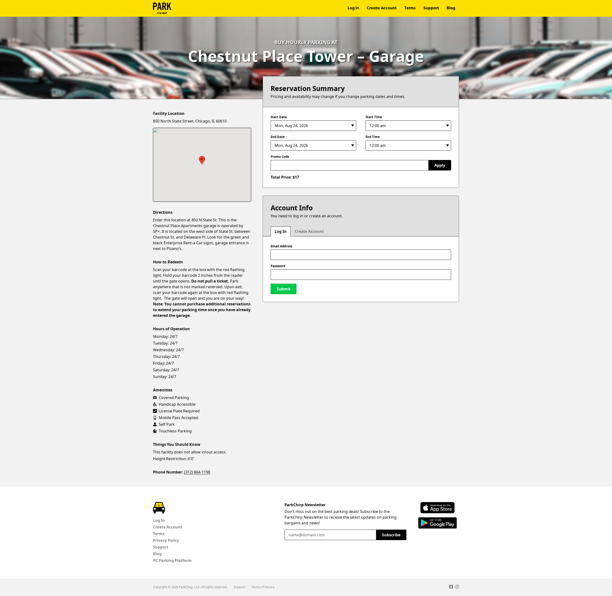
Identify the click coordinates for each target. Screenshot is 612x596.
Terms (410, 8)
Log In (353, 8)
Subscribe (391, 534)
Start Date (279, 117)
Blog (451, 8)
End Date (278, 137)
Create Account (382, 8)
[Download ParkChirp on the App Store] (437, 507)
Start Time (374, 117)
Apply (439, 165)
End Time (373, 137)
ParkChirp (162, 8)
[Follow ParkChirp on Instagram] (457, 587)
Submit (283, 289)
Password (278, 266)
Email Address (281, 246)
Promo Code (280, 156)
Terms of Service (262, 587)
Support (431, 8)
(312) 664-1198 (197, 472)
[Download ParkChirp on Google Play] (437, 523)
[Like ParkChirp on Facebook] (451, 587)
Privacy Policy (166, 540)
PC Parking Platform (172, 560)
